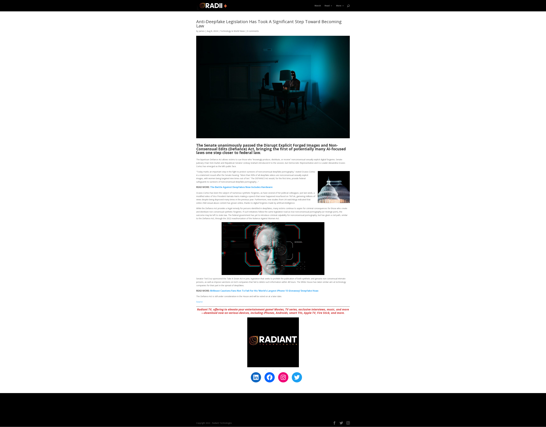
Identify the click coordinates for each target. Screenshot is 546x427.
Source (199, 301)
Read (327, 6)
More (338, 6)
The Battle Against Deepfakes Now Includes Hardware (241, 187)
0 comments (253, 31)
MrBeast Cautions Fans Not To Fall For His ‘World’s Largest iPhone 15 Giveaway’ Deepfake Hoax (264, 290)
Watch (318, 6)
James (202, 31)
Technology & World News (232, 31)
